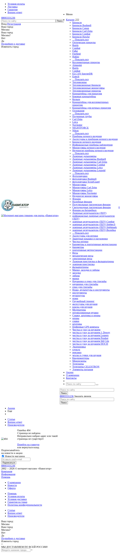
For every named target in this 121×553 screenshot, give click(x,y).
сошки (75, 321)
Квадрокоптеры (80, 358)
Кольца (76, 99)
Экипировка (79, 346)
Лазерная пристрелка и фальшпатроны (93, 261)
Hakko (75, 56)
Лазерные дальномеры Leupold (88, 170)
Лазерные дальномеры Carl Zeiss (89, 162)
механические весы (82, 255)
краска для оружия (82, 307)
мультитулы (78, 295)
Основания (78, 110)
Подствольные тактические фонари (91, 204)
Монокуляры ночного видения (88, 147)
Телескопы (78, 363)
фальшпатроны (80, 267)
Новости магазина (14, 456)
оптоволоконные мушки (85, 312)
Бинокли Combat (81, 34)
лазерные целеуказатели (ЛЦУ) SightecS (93, 224)
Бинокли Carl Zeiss (82, 31)
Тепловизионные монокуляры (88, 88)
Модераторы (79, 309)
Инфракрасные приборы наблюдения (92, 144)
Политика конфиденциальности (25, 505)
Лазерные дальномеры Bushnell (89, 159)
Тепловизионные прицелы (86, 90)
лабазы (76, 275)
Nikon (75, 130)
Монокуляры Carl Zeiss (84, 187)
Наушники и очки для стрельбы (89, 281)
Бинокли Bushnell (81, 25)
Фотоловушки (79, 176)
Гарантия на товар (17, 502)
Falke (75, 51)
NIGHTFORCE (80, 127)
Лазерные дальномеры (84, 156)
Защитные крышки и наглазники (90, 238)
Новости (12, 485)
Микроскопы (79, 361)
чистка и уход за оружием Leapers (90, 335)
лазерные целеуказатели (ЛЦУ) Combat (93, 221)
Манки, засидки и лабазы (86, 270)
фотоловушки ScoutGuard (86, 181)
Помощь (5, 477)
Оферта (12, 488)
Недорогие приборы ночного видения (92, 150)
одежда (76, 349)
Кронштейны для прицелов (87, 93)
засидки (76, 272)
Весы (75, 253)
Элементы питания (82, 369)
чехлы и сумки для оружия (86, 355)
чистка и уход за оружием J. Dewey (91, 332)
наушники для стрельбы (85, 284)
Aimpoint (77, 65)
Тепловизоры (79, 82)
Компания (6, 471)
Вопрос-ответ (15, 513)
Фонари (76, 199)
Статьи (11, 510)
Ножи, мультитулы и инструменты (91, 290)
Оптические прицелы (84, 42)
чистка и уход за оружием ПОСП (90, 344)
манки (75, 278)
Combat (76, 48)
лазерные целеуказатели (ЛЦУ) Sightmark (94, 227)
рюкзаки (76, 352)
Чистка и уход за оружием (86, 329)
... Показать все (80, 39)
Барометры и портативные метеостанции (94, 244)
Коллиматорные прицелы (86, 62)
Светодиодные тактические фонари (91, 207)
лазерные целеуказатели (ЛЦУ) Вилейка (94, 230)
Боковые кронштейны (84, 96)
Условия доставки (17, 499)
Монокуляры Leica (82, 190)
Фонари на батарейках (84, 210)
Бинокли (77, 22)
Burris (75, 45)
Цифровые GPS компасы (85, 326)
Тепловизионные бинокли (86, 85)
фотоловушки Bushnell (84, 179)
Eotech (75, 76)
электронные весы (82, 258)
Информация (8, 474)
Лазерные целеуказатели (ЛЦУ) (89, 213)
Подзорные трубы (82, 116)
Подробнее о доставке (13, 44)
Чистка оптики (80, 241)
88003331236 (8, 17)
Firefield (76, 53)
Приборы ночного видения (87, 136)
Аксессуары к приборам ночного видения (95, 139)
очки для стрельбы (82, 287)
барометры (78, 247)
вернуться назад (30, 447)
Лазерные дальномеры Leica (87, 167)
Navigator (77, 125)
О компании (14, 482)
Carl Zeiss (77, 119)
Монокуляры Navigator (84, 193)
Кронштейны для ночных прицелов (91, 107)
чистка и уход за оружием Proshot (90, 338)
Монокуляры (79, 184)
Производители (16, 516)
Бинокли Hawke (81, 36)
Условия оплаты (16, 496)
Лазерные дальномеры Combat (88, 164)
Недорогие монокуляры (85, 196)
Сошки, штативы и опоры (86, 315)
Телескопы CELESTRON (85, 366)
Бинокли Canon (80, 28)
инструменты (79, 292)
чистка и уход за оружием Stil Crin (90, 341)
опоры (75, 318)
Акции (11, 408)
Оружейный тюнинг (83, 301)
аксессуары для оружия (84, 304)
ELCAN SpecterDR (82, 73)
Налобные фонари (82, 201)
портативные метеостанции (87, 250)
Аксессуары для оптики (85, 235)
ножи (75, 298)
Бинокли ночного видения (86, 142)
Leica (75, 122)
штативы (77, 324)
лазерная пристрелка (83, 264)
